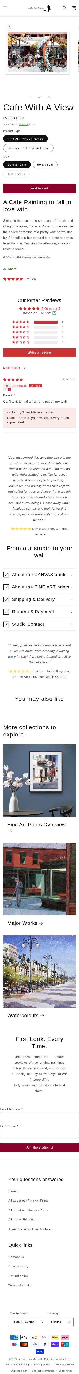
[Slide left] (30, 97)
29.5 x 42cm (17, 164)
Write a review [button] (39, 352)
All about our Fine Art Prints (28, 1200)
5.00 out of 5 (51, 308)
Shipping (24, 124)
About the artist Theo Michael (29, 1229)
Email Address (11, 1109)
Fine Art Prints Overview (36, 824)
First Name (9, 1126)
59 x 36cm (45, 164)
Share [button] (12, 268)
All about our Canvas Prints (28, 1210)
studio (46, 257)
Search (13, 1191)
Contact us (16, 1257)
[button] (5, 8)
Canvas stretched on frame (28, 148)
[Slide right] (49, 97)
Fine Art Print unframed (25, 138)
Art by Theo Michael (30, 1359)
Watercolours (23, 1015)
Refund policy (18, 1275)
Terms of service (20, 1285)
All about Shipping (21, 1219)
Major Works (22, 923)
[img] (13, 379)
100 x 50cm (19, 175)
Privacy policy (18, 1266)
